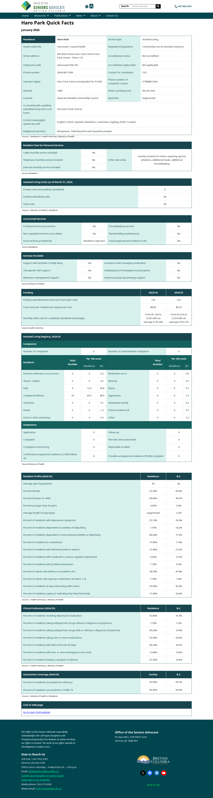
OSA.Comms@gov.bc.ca (48, 788)
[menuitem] (25, 16)
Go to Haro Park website (36, 712)
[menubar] (70, 16)
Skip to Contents (65, 5)
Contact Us (112, 15)
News (79, 15)
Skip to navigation (65, 5)
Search (125, 6)
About (94, 15)
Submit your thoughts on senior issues (42, 775)
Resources (40, 15)
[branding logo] (43, 6)
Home (25, 15)
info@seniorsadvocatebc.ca (43, 771)
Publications (61, 15)
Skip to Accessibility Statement (65, 7)
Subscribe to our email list (35, 779)
